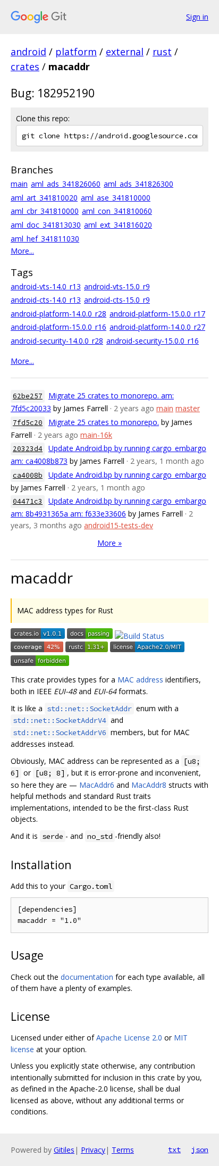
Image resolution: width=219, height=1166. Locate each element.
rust (162, 51)
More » (109, 543)
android (28, 51)
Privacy (93, 1150)
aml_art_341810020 (44, 198)
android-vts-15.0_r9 (117, 286)
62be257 (28, 396)
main (19, 184)
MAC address (140, 679)
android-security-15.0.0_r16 (152, 341)
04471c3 (28, 501)
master (187, 408)
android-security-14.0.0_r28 (57, 341)
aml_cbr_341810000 (45, 211)
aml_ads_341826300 (138, 184)
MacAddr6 (96, 785)
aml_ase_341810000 (115, 198)
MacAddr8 (148, 785)
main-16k (96, 435)
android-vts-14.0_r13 (46, 286)
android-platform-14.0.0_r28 (58, 314)
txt (174, 1149)
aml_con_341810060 (117, 211)
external (125, 51)
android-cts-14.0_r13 (46, 300)
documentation (87, 977)
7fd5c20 (28, 422)
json (199, 1149)
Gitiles (64, 1150)
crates (25, 66)
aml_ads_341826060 (65, 184)
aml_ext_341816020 (118, 225)
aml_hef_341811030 (45, 239)
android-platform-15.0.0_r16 (58, 327)
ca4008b (28, 475)
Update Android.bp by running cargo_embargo (127, 475)
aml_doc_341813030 (46, 225)
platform (76, 51)
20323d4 (28, 448)
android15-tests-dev (118, 525)
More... (22, 251)
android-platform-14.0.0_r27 (157, 327)
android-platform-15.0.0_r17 (157, 314)
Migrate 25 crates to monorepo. (103, 422)
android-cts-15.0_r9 (117, 300)
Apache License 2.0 (129, 1037)
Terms (123, 1150)
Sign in (197, 17)
